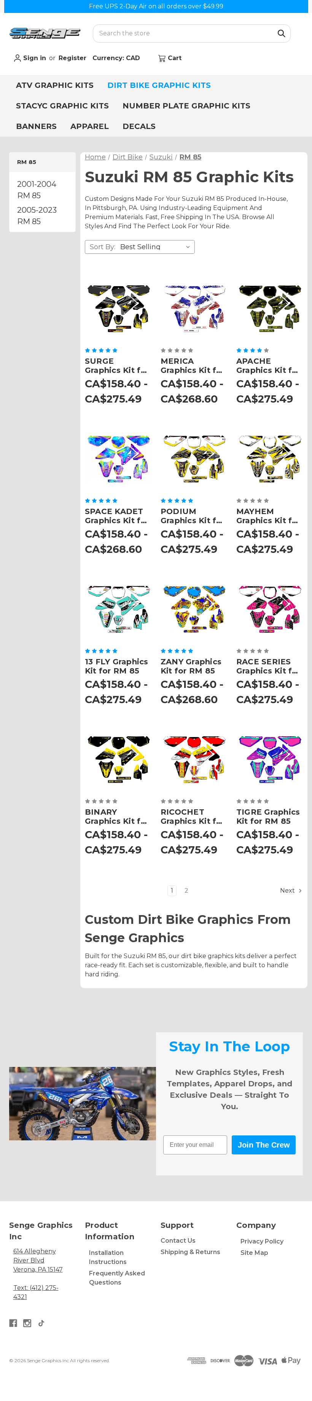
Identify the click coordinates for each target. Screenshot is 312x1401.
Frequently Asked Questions (117, 1278)
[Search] (281, 33)
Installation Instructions (108, 1257)
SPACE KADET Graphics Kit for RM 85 (117, 516)
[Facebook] (13, 1323)
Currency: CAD (117, 58)
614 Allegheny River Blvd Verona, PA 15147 (38, 1260)
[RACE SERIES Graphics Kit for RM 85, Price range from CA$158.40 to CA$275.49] (269, 609)
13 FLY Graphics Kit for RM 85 (116, 666)
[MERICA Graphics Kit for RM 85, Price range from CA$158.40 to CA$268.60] (194, 308)
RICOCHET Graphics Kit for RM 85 (193, 816)
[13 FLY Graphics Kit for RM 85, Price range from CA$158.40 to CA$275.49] (118, 609)
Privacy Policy (261, 1241)
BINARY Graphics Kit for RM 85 (117, 816)
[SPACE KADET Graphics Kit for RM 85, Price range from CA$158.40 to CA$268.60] (118, 459)
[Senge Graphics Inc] (45, 33)
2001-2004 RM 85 (36, 190)
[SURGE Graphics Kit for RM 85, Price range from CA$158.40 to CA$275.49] (118, 308)
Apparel (89, 126)
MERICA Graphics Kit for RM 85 (193, 366)
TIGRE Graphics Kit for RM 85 (268, 816)
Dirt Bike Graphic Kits (159, 85)
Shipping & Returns (190, 1252)
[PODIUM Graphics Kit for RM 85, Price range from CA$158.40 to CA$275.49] (194, 459)
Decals (139, 126)
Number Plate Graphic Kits (186, 105)
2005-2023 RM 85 (37, 215)
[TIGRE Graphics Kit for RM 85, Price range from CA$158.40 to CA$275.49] (269, 759)
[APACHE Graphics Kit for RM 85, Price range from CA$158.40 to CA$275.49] (269, 308)
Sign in (33, 58)
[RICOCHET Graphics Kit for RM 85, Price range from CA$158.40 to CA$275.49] (194, 759)
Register (72, 58)
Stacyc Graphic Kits (62, 105)
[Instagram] (27, 1323)
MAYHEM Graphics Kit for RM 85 (268, 516)
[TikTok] (41, 1323)
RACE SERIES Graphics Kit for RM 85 (268, 666)
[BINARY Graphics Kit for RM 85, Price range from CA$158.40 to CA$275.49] (118, 759)
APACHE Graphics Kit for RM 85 (268, 366)
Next (288, 890)
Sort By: (102, 247)
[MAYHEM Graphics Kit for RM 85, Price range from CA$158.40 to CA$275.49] (269, 459)
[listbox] (156, 246)
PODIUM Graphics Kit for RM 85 (193, 516)
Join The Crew (264, 1145)
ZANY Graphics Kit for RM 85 (191, 666)
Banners (36, 126)
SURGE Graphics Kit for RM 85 (117, 366)
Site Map (254, 1252)
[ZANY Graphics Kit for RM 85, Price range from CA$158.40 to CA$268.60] (194, 609)
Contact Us (178, 1240)
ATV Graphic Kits (55, 85)
